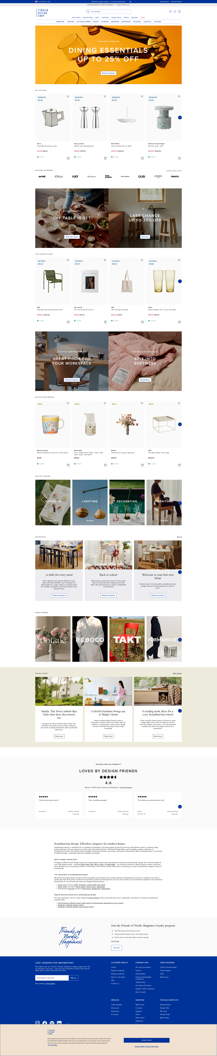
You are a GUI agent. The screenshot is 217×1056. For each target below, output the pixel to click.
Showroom (115, 1008)
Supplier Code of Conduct (145, 989)
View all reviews (126, 787)
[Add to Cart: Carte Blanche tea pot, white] (68, 158)
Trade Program (165, 971)
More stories (177, 673)
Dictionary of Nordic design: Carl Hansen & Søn (75, 907)
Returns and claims (118, 977)
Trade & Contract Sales (168, 967)
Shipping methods (117, 974)
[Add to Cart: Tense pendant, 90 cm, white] (142, 158)
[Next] (180, 503)
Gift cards (163, 1011)
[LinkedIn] (59, 1023)
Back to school (108, 575)
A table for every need (59, 575)
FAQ (112, 980)
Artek (88, 864)
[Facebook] (44, 1023)
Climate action (141, 982)
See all (179, 537)
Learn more (115, 941)
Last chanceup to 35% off (145, 218)
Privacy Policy (52, 1045)
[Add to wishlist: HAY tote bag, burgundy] (142, 260)
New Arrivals (76, 17)
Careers (138, 971)
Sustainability (140, 974)
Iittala (102, 864)
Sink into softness (145, 361)
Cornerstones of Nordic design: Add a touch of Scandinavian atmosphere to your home (90, 903)
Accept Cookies (147, 1040)
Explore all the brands (174, 171)
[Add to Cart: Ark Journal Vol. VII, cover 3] (105, 322)
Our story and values (143, 967)
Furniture (60, 22)
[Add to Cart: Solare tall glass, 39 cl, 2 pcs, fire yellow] (179, 322)
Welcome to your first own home (158, 576)
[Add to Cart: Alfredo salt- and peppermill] (105, 158)
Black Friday (164, 1018)
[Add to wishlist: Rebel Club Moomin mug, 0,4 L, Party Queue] (67, 403)
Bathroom (126, 22)
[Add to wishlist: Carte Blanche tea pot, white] (67, 96)
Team (162, 974)
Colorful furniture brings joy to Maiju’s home (108, 712)
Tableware (139, 1021)
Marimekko (112, 864)
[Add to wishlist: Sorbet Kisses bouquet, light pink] (142, 403)
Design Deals (165, 1014)
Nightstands (105, 889)
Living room (62, 885)
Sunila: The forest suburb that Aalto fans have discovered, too (59, 714)
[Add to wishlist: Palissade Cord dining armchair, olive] (67, 260)
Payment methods (117, 971)
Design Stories (116, 17)
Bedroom (115, 22)
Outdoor (137, 22)
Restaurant (115, 1011)
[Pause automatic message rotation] (130, 1)
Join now (116, 948)
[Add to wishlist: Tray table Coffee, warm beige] (179, 403)
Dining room (62, 887)
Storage (104, 22)
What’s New (140, 1005)
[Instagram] (37, 1023)
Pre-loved (114, 1014)
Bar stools (101, 885)
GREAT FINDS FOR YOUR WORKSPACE (72, 361)
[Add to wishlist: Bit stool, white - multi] (179, 96)
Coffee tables (92, 885)
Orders (113, 967)
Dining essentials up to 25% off (108, 54)
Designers (134, 17)
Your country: (40, 984)
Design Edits (164, 1008)
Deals (97, 17)
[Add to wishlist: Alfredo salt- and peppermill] (105, 96)
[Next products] (180, 117)
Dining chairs (91, 887)
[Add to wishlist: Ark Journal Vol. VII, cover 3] (105, 260)
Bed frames (86, 889)
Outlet (143, 17)
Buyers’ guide (141, 992)
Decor (95, 22)
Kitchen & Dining (83, 22)
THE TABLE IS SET (72, 218)
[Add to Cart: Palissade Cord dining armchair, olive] (68, 322)
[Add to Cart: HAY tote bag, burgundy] (142, 322)
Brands (126, 17)
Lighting (70, 22)
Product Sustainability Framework (143, 978)
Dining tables (80, 887)
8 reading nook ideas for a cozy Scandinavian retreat (157, 712)
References (164, 977)
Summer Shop (88, 17)
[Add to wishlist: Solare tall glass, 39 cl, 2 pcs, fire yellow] (179, 260)
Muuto (96, 864)
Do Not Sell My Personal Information (147, 1047)
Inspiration (105, 17)
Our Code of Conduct (143, 985)
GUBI (83, 864)
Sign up (73, 978)
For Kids (157, 22)
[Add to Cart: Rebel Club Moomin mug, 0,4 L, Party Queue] (68, 465)
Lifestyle (147, 22)
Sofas (76, 885)
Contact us (115, 984)
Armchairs (82, 885)
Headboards (96, 889)
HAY (91, 864)
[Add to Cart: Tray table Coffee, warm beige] (179, 465)
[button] (170, 11)
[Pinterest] (52, 1023)
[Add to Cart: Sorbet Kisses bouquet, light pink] (142, 465)
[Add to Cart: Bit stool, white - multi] (179, 158)
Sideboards (101, 887)
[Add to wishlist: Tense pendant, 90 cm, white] (142, 96)
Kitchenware (140, 1018)
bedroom (71, 889)
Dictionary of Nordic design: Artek (70, 905)
